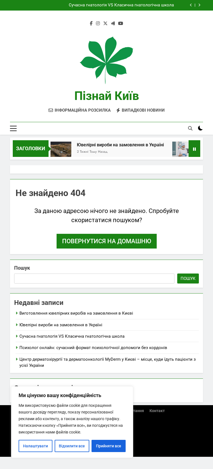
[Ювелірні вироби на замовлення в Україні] (57, 152)
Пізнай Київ (106, 96)
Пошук (22, 268)
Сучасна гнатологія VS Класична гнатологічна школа (121, 5)
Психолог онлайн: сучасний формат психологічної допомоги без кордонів (93, 347)
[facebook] (91, 23)
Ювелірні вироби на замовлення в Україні (117, 144)
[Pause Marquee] (194, 148)
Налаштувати (35, 446)
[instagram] (98, 23)
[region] (72, 422)
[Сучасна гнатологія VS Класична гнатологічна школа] (179, 152)
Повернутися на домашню (106, 241)
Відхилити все (72, 446)
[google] (112, 23)
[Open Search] (190, 128)
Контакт (157, 410)
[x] (105, 23)
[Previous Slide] (191, 5)
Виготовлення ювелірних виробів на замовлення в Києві (76, 313)
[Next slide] (199, 5)
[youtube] (120, 23)
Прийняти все (108, 446)
